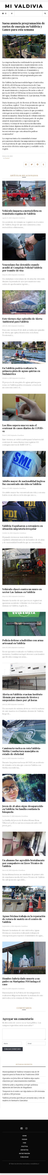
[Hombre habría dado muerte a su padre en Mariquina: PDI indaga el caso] (24, 958)
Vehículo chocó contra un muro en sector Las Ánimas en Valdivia (22, 591)
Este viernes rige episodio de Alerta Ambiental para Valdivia (22, 320)
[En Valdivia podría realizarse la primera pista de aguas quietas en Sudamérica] (24, 352)
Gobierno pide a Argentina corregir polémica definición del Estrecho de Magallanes (20, 1086)
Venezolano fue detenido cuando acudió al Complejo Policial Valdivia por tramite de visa (22, 267)
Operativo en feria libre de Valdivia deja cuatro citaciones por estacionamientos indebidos (20, 1079)
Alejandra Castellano (18, 218)
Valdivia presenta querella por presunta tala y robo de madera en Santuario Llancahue (23, 1099)
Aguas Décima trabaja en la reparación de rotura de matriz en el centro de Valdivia (23, 919)
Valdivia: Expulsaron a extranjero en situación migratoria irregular (22, 527)
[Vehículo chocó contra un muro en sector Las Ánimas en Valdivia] (24, 566)
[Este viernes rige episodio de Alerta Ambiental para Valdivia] (24, 302)
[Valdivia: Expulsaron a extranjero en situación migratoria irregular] (24, 511)
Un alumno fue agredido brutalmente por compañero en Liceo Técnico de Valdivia (23, 863)
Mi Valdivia (24, 6)
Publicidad (24, 1157)
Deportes (24, 1150)
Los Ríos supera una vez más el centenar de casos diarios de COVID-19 (23, 428)
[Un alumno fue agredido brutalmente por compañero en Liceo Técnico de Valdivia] (24, 844)
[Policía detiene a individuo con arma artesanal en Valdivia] (24, 624)
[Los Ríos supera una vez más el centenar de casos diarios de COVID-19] (24, 407)
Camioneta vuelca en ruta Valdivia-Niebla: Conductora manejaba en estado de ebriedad (21, 751)
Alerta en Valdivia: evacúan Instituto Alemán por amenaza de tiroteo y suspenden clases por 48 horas (22, 697)
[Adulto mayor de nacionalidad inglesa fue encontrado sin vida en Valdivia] (24, 464)
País (24, 1143)
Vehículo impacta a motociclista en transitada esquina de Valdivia (22, 212)
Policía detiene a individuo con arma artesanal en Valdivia (22, 642)
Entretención (24, 1153)
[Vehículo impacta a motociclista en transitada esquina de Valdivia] (24, 193)
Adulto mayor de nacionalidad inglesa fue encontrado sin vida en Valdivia (23, 483)
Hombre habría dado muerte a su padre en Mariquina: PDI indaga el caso (21, 981)
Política (24, 1146)
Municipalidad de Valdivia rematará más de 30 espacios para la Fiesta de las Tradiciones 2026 (20, 1073)
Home (24, 1136)
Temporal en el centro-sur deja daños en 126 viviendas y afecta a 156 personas (23, 1092)
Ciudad (7, 158)
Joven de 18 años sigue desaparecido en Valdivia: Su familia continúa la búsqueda (22, 808)
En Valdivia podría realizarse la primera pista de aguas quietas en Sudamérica (21, 370)
